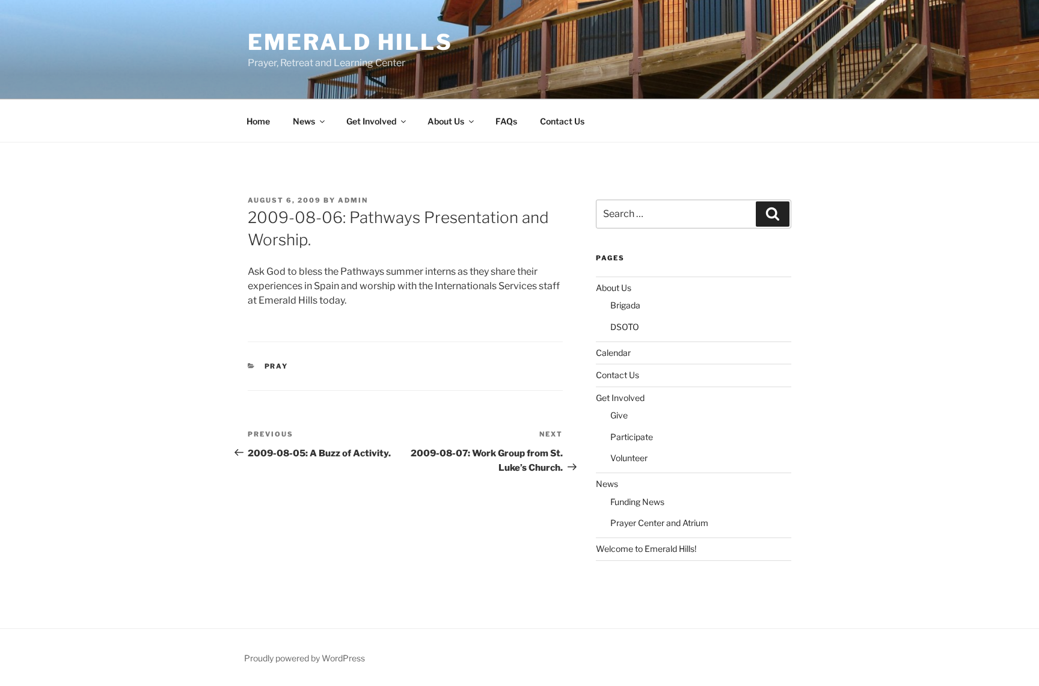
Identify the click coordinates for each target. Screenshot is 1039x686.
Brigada (625, 305)
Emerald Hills (350, 42)
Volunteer (629, 458)
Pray (277, 366)
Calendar (613, 353)
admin (353, 200)
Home (258, 121)
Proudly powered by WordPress (304, 658)
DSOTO (624, 327)
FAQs (506, 121)
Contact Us (562, 121)
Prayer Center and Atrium (659, 523)
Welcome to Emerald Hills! (646, 549)
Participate (631, 437)
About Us (446, 121)
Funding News (637, 502)
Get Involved (371, 121)
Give (619, 415)
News (304, 121)
